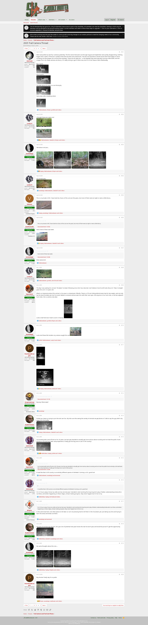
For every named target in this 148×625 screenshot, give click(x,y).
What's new (41, 20)
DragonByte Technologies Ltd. (90, 622)
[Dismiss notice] (123, 26)
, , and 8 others (53, 140)
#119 (122, 543)
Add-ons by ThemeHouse (74, 623)
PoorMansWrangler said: (44, 396)
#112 (122, 393)
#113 (122, 415)
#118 (122, 523)
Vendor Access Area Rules (60, 36)
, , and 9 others (52, 243)
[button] (46, 19)
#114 (122, 436)
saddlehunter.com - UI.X (31, 618)
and (45, 519)
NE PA (33, 302)
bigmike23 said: (41, 483)
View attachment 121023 (44, 226)
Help (116, 618)
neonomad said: (42, 463)
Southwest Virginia (30, 213)
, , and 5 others (50, 280)
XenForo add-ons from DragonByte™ (69, 622)
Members (52, 20)
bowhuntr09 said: (42, 251)
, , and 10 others (51, 453)
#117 (122, 501)
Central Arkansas (30, 520)
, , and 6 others (51, 171)
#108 (122, 267)
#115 (122, 458)
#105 (122, 195)
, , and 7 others (50, 388)
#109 (122, 285)
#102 (122, 114)
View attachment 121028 (44, 257)
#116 (122, 480)
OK (34, 67)
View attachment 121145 (44, 399)
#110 (122, 325)
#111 (122, 344)
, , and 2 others (50, 321)
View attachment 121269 (44, 469)
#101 (122, 52)
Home (26, 20)
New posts (26, 22)
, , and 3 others (51, 190)
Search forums (34, 22)
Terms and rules (101, 618)
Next (44, 48)
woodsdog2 (28, 45)
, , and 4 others (50, 110)
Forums (33, 20)
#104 (122, 175)
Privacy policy (110, 618)
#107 (122, 248)
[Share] (119, 52)
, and (49, 475)
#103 (122, 144)
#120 (122, 574)
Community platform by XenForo (74, 620)
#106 (122, 217)
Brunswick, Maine (30, 411)
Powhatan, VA (31, 236)
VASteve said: (41, 221)
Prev (26, 48)
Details (98, 622)
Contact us (93, 618)
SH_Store (71, 20)
